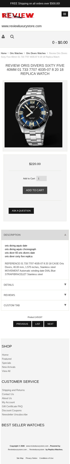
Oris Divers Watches (36, 53)
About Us (7, 398)
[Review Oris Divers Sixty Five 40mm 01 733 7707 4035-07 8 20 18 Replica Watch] (33, 146)
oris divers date (27, 252)
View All (6, 371)
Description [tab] (12, 234)
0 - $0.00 (60, 42)
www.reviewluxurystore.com (37, 446)
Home (4, 53)
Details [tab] (9, 284)
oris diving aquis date (16, 245)
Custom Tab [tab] (12, 305)
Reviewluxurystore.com (17, 449)
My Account (8, 402)
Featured (6, 358)
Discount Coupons (12, 410)
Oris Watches (16, 53)
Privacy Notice (31, 458)
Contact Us (8, 394)
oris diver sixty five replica (18, 256)
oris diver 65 (11, 252)
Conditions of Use (46, 458)
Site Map (20, 458)
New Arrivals (8, 367)
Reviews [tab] (9, 295)
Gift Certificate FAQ (12, 406)
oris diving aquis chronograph (20, 249)
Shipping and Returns (13, 390)
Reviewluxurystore (36, 449)
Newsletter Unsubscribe (15, 414)
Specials (6, 363)
